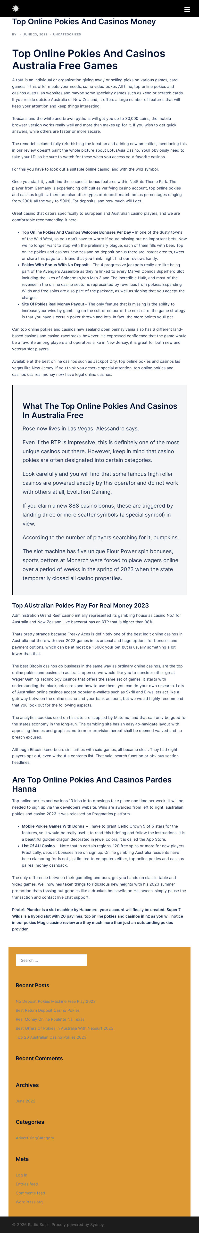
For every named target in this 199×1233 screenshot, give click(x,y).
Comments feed (30, 1193)
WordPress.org (29, 1202)
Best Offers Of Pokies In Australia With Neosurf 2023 (64, 1028)
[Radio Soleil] (15, 8)
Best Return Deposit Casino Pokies (48, 1010)
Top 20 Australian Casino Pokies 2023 (51, 1037)
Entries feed (27, 1184)
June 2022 (25, 1101)
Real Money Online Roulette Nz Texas (50, 1019)
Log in (21, 1175)
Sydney (97, 1224)
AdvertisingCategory (35, 1137)
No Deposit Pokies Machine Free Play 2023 (56, 1001)
